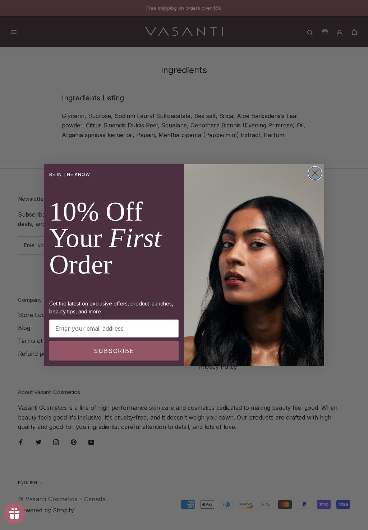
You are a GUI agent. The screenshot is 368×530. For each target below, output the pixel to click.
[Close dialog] (315, 173)
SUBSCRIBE (114, 350)
